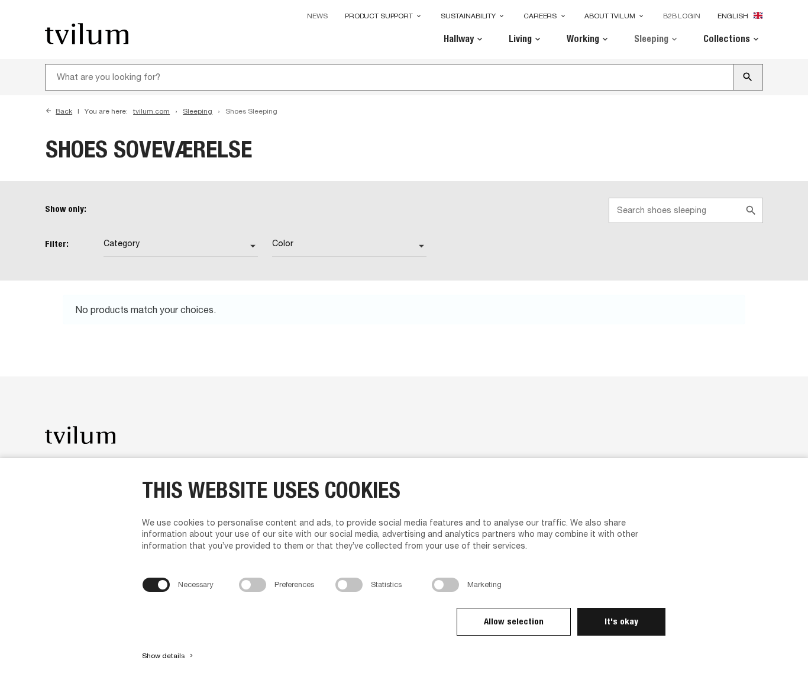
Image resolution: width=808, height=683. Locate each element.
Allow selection (514, 621)
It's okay (621, 621)
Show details (168, 656)
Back (64, 111)
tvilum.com (151, 111)
